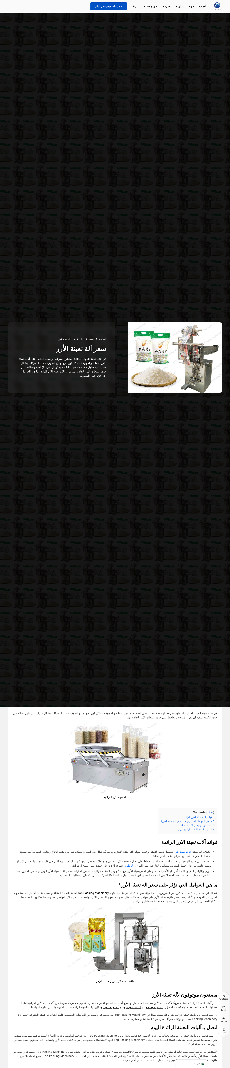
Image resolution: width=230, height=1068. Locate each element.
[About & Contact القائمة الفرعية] (144, 6)
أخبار (82, 339)
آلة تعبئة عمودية (110, 1007)
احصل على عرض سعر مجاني (108, 6)
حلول (180, 6)
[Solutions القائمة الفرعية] (177, 6)
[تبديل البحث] (134, 6)
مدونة (167, 6)
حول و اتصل (151, 6)
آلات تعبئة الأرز (182, 851)
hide (210, 812)
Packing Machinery (96, 893)
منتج (192, 6)
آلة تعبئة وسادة (154, 1007)
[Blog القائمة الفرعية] (163, 6)
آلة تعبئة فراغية (132, 1007)
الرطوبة (128, 865)
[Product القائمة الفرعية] (189, 6)
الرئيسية (202, 6)
